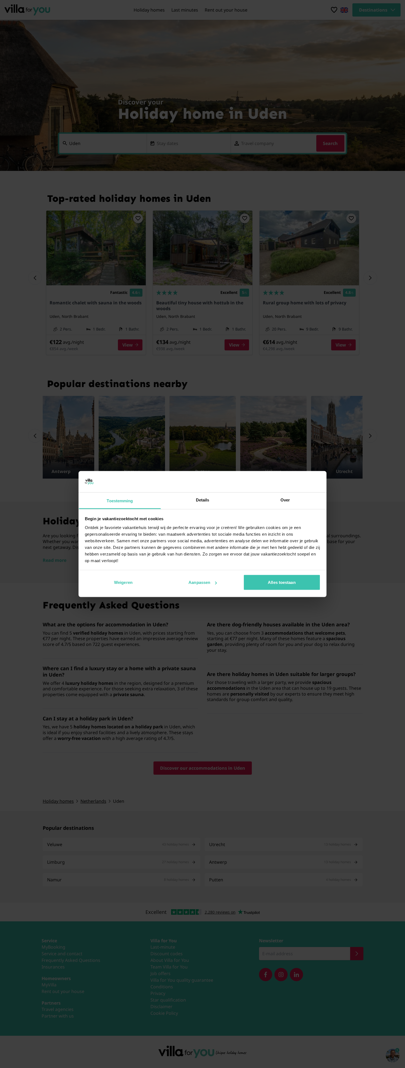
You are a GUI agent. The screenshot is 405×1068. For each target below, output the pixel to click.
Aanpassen (199, 582)
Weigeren (123, 582)
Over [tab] (285, 499)
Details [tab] (202, 499)
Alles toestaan (281, 582)
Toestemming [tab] (120, 500)
